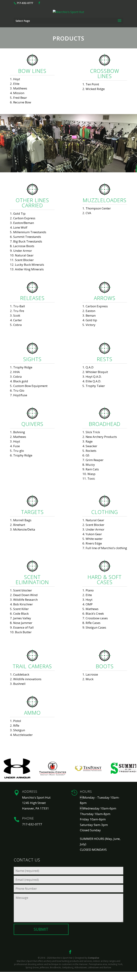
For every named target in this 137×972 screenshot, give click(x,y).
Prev (4, 768)
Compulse (93, 957)
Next (132, 768)
